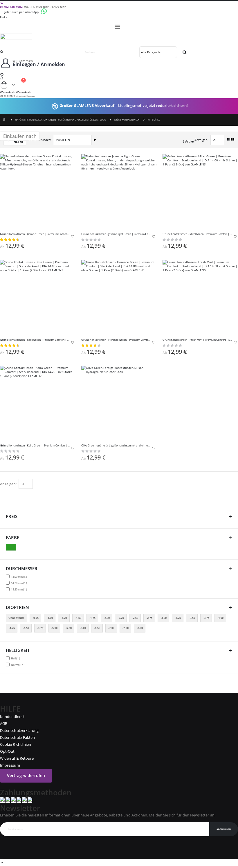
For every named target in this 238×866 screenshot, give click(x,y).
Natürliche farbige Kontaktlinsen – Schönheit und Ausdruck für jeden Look (60, 119)
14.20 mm (19, 583)
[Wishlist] (119, 74)
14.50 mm (19, 589)
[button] (72, 237)
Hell (16, 658)
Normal (18, 665)
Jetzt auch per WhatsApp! (22, 12)
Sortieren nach (39, 140)
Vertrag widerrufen (26, 775)
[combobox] (133, 52)
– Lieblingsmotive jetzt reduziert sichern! (123, 105)
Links (3, 17)
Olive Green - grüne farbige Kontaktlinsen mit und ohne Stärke (116, 445)
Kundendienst (12, 716)
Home (5, 119)
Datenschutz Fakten (17, 737)
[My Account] (119, 77)
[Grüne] (12, 547)
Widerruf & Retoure (17, 758)
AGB (3, 723)
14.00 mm (19, 577)
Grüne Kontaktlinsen (127, 119)
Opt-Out (7, 751)
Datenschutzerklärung (19, 730)
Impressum (10, 765)
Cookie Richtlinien (15, 744)
